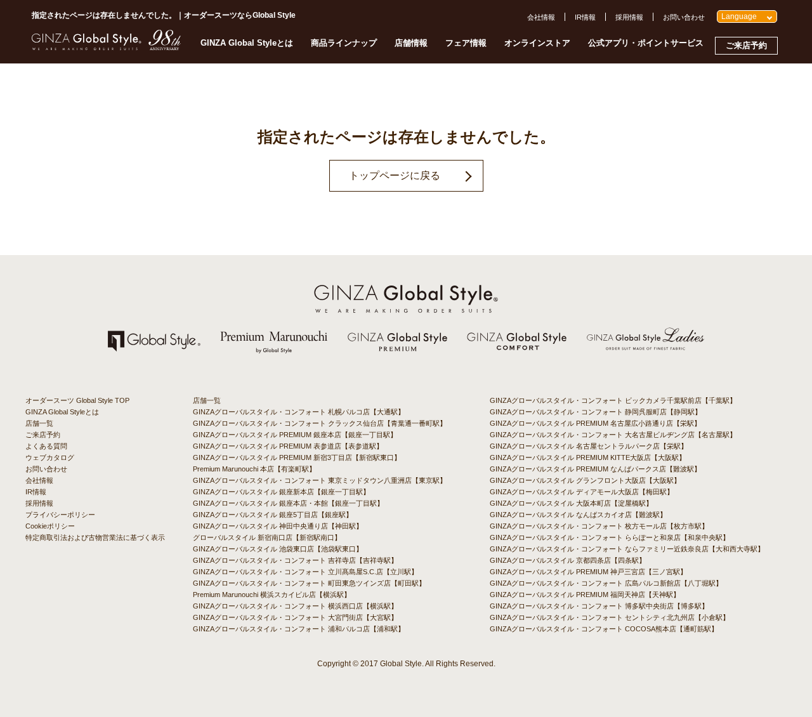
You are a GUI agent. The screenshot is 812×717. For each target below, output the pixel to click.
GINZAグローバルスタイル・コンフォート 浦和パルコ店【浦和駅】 (299, 629)
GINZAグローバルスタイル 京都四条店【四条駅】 (568, 560)
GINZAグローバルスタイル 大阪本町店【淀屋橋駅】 (571, 503)
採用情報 (629, 17)
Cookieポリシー (50, 526)
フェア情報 (466, 43)
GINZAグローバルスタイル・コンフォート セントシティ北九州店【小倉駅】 (610, 617)
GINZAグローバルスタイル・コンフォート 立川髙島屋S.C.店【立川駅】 (305, 572)
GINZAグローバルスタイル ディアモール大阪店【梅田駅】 (582, 492)
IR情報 (585, 17)
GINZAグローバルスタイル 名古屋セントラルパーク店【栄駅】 (589, 446)
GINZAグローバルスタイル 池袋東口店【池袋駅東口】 (278, 549)
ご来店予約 (746, 45)
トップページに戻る (394, 175)
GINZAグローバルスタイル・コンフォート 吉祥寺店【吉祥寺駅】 (295, 560)
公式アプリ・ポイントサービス (646, 43)
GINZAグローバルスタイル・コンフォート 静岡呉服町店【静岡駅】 (596, 412)
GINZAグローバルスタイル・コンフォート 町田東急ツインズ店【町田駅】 (309, 583)
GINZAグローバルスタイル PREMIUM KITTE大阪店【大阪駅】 (588, 457)
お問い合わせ (684, 17)
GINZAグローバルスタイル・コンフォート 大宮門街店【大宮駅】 (295, 617)
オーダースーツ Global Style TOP (77, 400)
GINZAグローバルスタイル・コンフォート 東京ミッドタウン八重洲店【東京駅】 (320, 480)
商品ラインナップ (344, 43)
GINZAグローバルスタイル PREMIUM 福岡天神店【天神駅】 (585, 594)
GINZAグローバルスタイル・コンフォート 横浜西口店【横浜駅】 (295, 606)
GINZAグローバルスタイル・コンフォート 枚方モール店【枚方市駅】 (599, 526)
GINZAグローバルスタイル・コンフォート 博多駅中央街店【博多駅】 (599, 606)
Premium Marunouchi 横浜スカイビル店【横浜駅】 (272, 594)
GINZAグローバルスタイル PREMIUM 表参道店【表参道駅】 (288, 446)
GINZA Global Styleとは (246, 43)
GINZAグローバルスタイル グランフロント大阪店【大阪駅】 (585, 480)
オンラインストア (537, 43)
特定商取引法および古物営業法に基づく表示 (95, 537)
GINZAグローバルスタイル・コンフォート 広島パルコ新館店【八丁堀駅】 (606, 583)
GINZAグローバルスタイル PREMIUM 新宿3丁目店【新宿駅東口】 (297, 457)
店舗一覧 (39, 423)
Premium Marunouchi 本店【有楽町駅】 (254, 469)
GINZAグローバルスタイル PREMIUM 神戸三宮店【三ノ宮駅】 (588, 572)
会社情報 (541, 17)
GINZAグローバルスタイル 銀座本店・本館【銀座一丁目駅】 (288, 503)
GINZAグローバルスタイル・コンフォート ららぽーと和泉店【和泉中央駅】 (610, 537)
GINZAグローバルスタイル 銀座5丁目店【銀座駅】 (273, 514)
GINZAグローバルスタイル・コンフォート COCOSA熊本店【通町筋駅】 (604, 629)
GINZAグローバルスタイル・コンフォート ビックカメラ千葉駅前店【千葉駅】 (613, 400)
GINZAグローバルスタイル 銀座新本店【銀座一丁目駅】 (281, 492)
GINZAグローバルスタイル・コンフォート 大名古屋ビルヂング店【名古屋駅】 (613, 434)
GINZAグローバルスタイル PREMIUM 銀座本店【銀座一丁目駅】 (295, 434)
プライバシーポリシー (60, 514)
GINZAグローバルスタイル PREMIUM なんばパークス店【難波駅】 (595, 469)
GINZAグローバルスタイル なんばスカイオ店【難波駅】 (578, 514)
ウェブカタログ (49, 457)
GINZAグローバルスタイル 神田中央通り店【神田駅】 (278, 526)
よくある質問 (46, 446)
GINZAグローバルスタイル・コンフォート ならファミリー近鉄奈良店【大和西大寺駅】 (627, 549)
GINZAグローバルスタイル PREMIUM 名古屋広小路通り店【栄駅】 (595, 423)
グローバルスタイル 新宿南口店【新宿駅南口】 (267, 537)
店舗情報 (411, 43)
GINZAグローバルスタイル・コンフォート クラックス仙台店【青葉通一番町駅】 (320, 423)
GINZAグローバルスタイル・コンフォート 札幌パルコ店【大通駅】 (299, 412)
